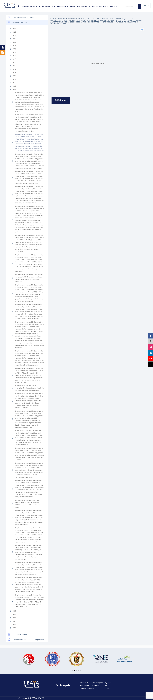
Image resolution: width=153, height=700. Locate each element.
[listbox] (146, 5)
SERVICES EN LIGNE (82, 6)
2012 (14, 76)
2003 (14, 624)
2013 (14, 72)
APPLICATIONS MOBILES (99, 6)
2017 (14, 59)
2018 (14, 56)
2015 (14, 66)
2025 (14, 32)
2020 (14, 49)
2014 (14, 69)
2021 (14, 45)
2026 (14, 29)
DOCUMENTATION (47, 6)
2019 (14, 52)
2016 (14, 62)
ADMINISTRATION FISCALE (29, 6)
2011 (14, 79)
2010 (14, 82)
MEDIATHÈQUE (61, 6)
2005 (14, 618)
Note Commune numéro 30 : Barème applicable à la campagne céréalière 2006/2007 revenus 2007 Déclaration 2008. (27, 503)
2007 (14, 611)
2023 (14, 39)
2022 (14, 42)
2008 (14, 89)
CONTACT (113, 6)
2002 (14, 628)
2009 (14, 86)
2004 (14, 621)
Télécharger (61, 100)
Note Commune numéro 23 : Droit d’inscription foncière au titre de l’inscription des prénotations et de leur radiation (29, 388)
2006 (14, 614)
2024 (14, 35)
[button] (31, 6)
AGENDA (72, 6)
